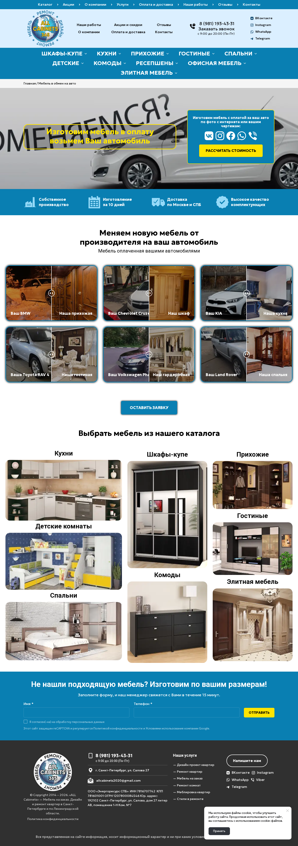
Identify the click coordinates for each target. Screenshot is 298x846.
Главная (30, 83)
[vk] (209, 135)
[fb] (230, 135)
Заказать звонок (216, 29)
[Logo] (45, 28)
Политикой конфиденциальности (117, 728)
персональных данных (88, 722)
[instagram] (220, 135)
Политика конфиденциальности (53, 819)
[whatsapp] (241, 135)
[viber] (252, 135)
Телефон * (143, 704)
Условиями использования (164, 728)
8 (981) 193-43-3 (216, 23)
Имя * (28, 704)
